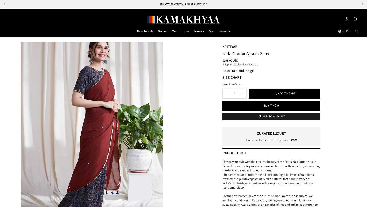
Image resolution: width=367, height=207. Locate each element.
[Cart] (355, 19)
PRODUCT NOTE (235, 152)
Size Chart (232, 77)
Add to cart (287, 93)
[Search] (356, 31)
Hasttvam (229, 46)
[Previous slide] (4, 4)
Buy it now (271, 106)
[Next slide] (363, 4)
